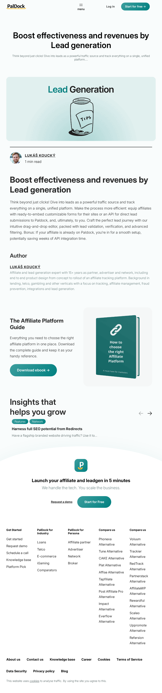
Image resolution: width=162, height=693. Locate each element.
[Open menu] (81, 7)
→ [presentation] (149, 413)
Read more (54, 432)
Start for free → (135, 6)
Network (37, 421)
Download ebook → (33, 370)
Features (20, 421)
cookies (34, 681)
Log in (110, 6)
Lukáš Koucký (40, 155)
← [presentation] (140, 413)
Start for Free (94, 502)
